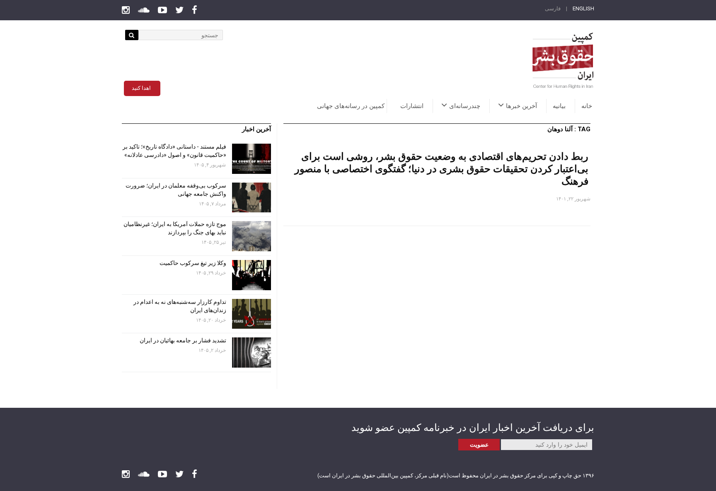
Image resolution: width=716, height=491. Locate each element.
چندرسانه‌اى (464, 106)
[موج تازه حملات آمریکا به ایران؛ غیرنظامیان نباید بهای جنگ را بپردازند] (251, 236)
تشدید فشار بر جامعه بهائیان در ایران (182, 340)
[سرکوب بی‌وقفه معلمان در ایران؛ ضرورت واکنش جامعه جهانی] (251, 198)
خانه (586, 106)
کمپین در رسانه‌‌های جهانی (351, 106)
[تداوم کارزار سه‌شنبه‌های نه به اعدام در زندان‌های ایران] (251, 314)
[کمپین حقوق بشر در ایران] (563, 60)
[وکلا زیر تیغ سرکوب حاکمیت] (251, 275)
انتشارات (411, 106)
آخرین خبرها (521, 106)
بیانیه (559, 106)
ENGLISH (583, 8)
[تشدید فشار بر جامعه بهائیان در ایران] (251, 352)
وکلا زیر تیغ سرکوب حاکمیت (192, 263)
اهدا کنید (141, 88)
